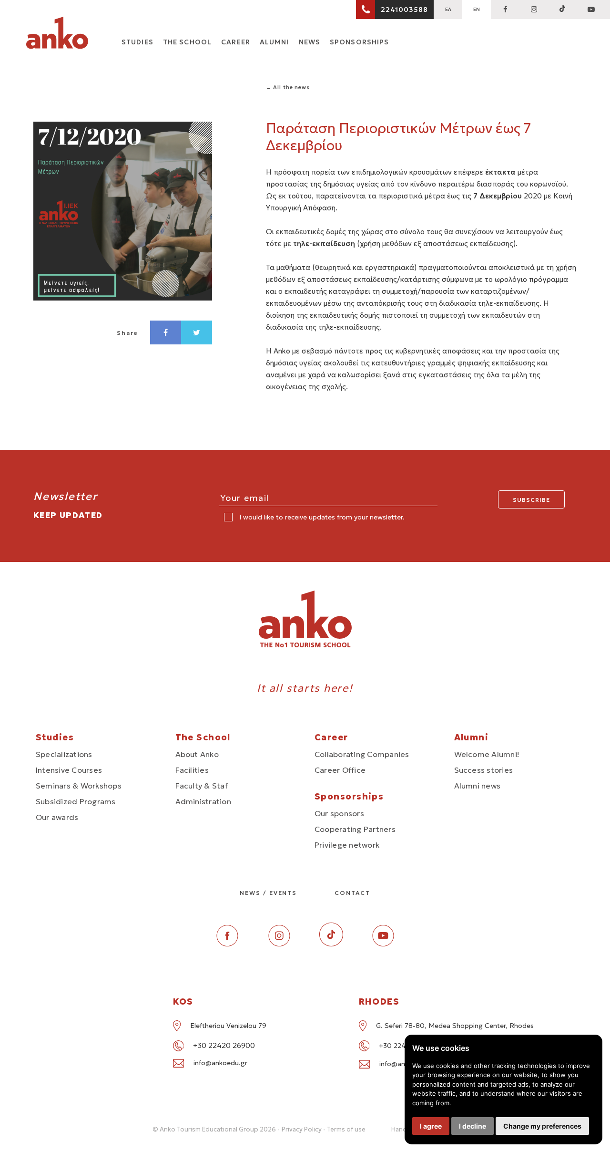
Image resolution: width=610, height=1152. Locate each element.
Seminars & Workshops (79, 785)
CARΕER (235, 42)
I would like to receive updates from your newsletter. (321, 517)
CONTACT (352, 892)
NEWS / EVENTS (268, 892)
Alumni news (477, 785)
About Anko (197, 754)
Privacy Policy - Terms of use (324, 1129)
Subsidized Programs (76, 801)
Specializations (64, 754)
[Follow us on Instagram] (533, 9)
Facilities (192, 770)
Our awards (57, 817)
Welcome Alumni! (487, 754)
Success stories (483, 770)
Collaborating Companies (362, 754)
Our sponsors (339, 813)
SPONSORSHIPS (359, 42)
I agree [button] (431, 1126)
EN (476, 9)
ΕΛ (448, 9)
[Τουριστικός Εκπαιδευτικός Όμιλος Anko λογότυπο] (57, 34)
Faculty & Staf (201, 785)
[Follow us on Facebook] (505, 9)
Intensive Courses (69, 770)
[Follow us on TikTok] (562, 9)
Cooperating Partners (355, 829)
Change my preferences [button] (542, 1126)
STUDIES (137, 42)
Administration (203, 801)
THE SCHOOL (187, 42)
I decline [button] (472, 1126)
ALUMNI (274, 42)
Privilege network (347, 845)
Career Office (340, 770)
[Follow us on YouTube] (591, 9)
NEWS (309, 42)
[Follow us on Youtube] (383, 943)
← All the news (288, 87)
